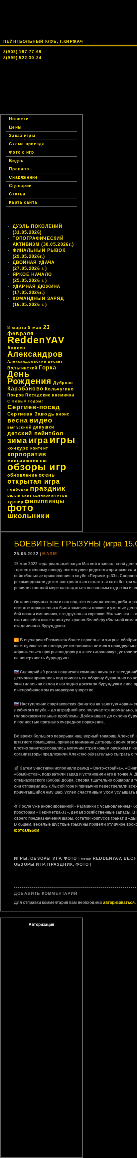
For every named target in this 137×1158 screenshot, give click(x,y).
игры (62, 439)
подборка (18, 489)
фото (20, 507)
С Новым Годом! (25, 401)
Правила (19, 169)
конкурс (18, 448)
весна (17, 420)
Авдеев (16, 347)
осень (47, 475)
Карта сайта (23, 202)
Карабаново (25, 388)
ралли (14, 495)
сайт (27, 495)
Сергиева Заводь (31, 414)
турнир (15, 502)
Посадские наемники (49, 395)
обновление (22, 475)
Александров (35, 354)
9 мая (35, 327)
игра (38, 440)
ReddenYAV (36, 340)
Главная (25, 90)
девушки (43, 427)
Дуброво (63, 383)
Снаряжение (23, 177)
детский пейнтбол (35, 433)
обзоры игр (37, 467)
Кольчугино (59, 388)
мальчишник (23, 460)
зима (17, 440)
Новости (62, 90)
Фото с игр (21, 152)
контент (39, 448)
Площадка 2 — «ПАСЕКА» (42, 103)
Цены (93, 103)
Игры (21, 858)
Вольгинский (22, 368)
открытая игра (33, 481)
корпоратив (26, 454)
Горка (47, 367)
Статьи (17, 194)
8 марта (16, 327)
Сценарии (20, 185)
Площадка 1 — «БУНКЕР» (42, 97)
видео (41, 420)
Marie (49, 553)
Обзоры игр (45, 858)
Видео (16, 160)
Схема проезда (27, 144)
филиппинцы (45, 501)
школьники (28, 515)
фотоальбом (26, 830)
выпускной (19, 427)
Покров (15, 395)
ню (43, 460)
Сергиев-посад (33, 406)
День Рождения (29, 377)
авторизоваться (119, 902)
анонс (62, 414)
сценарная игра (50, 495)
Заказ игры (28, 110)
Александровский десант (35, 361)
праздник (48, 488)
